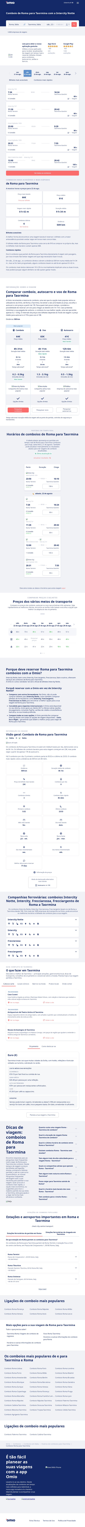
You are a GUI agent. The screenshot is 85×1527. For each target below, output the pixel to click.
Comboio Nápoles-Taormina (41, 1400)
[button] (50, 24)
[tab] (18, 80)
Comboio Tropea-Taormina (40, 1410)
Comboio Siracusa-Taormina (41, 1405)
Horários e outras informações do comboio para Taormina (24, 1344)
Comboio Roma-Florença (14, 1309)
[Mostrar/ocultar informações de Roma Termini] (76, 1257)
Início (8, 1444)
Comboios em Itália (31, 1444)
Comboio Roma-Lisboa (13, 1368)
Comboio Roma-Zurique (13, 1387)
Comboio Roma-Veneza (13, 1314)
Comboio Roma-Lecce (63, 1314)
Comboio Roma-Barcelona (40, 1382)
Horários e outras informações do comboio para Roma (60, 1338)
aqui (63, 588)
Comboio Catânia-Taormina (15, 1405)
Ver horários (24, 227)
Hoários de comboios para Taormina (55, 1444)
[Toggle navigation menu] (77, 3)
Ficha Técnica (34, 1520)
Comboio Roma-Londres (64, 1368)
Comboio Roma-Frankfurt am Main (43, 1396)
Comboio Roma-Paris (38, 1368)
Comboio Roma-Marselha (14, 1396)
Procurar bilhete (24, 200)
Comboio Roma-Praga (63, 1391)
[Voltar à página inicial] (10, 3)
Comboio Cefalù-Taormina (65, 1410)
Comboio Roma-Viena (63, 1387)
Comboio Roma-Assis (38, 1314)
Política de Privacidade (67, 1520)
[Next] (75, 73)
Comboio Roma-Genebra (65, 1382)
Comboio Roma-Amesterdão (15, 1377)
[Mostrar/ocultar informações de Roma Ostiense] (76, 1279)
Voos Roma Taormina (51, 1334)
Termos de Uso (49, 1520)
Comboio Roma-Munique (14, 1382)
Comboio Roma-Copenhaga (15, 1391)
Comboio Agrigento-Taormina (16, 1414)
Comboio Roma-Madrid (64, 1373)
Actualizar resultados (41, 458)
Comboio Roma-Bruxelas (65, 1377)
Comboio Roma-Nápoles (39, 1309)
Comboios (17, 1444)
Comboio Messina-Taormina (15, 1410)
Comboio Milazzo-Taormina (66, 1405)
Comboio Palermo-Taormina (66, 1400)
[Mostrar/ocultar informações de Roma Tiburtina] (76, 1268)
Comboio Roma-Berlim (38, 1377)
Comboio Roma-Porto (12, 1373)
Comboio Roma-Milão (63, 1309)
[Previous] (11, 624)
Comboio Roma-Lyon (63, 1396)
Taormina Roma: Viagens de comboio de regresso (22, 1335)
